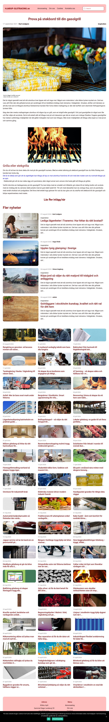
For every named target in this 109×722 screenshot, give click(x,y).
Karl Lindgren (24, 24)
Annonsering (42, 8)
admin (55, 297)
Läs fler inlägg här (54, 199)
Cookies (60, 8)
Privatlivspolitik (57, 719)
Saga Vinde (56, 242)
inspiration (102, 24)
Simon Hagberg (58, 269)
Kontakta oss (70, 8)
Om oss (52, 8)
